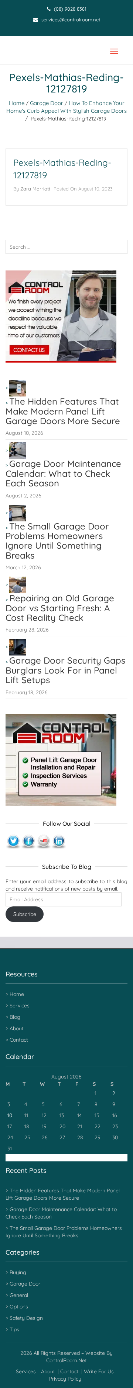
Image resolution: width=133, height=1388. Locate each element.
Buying (18, 1272)
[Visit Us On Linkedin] (58, 841)
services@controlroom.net (70, 19)
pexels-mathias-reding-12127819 (62, 169)
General (19, 1295)
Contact (19, 1039)
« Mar (12, 1157)
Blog (15, 1017)
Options (19, 1306)
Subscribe (24, 914)
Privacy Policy (65, 1378)
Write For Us (99, 1371)
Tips (14, 1329)
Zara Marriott (35, 189)
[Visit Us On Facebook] (28, 841)
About (17, 1028)
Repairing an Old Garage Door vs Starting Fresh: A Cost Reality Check (60, 607)
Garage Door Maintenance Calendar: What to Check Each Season (63, 473)
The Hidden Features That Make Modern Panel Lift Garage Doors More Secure (63, 411)
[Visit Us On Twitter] (13, 841)
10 (9, 1115)
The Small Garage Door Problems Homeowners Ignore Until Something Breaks (57, 541)
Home (16, 102)
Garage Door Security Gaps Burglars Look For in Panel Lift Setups (65, 670)
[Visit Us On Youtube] (43, 841)
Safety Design (26, 1318)
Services (20, 1005)
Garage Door (46, 102)
